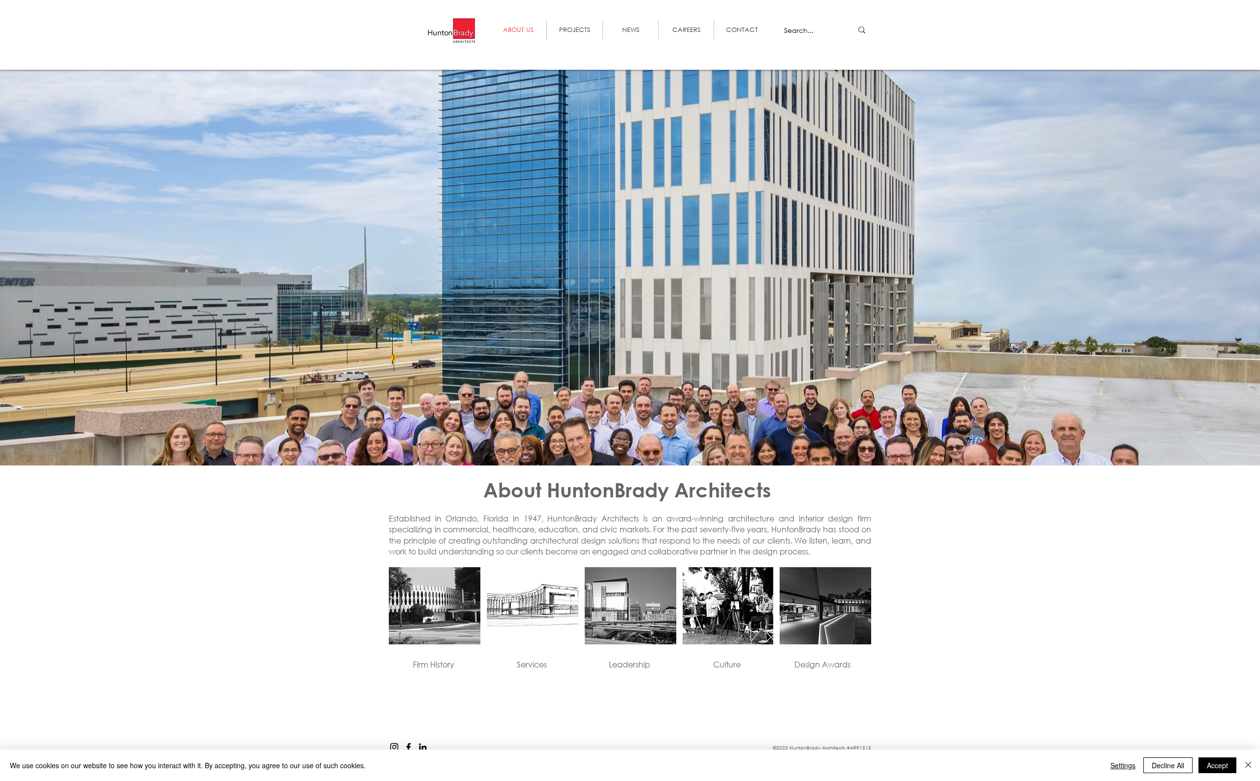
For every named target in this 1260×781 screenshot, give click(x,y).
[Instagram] (394, 747)
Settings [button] (1122, 765)
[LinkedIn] (422, 747)
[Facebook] (408, 747)
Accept (1217, 765)
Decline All (1168, 765)
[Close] (1248, 765)
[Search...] (861, 30)
